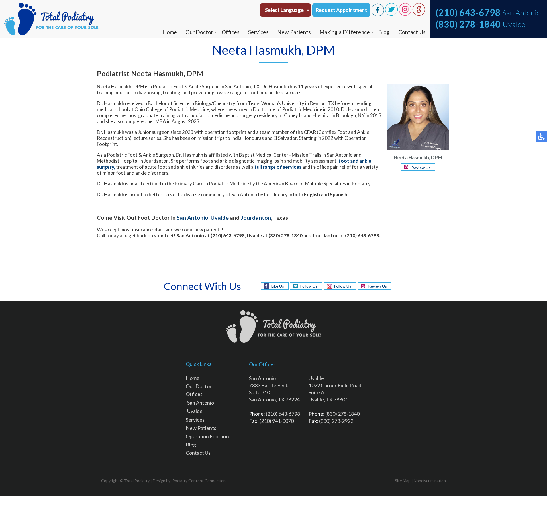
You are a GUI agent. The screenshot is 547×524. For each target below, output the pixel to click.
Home (169, 32)
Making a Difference (344, 32)
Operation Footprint (208, 436)
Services (258, 32)
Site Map (403, 480)
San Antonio (200, 402)
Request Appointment (341, 10)
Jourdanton (256, 217)
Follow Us (308, 286)
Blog (384, 32)
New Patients (294, 32)
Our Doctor (199, 32)
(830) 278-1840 (468, 24)
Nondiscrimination (430, 480)
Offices (231, 32)
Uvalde (195, 411)
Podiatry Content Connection (199, 480)
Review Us (420, 167)
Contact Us (412, 32)
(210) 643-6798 (468, 12)
